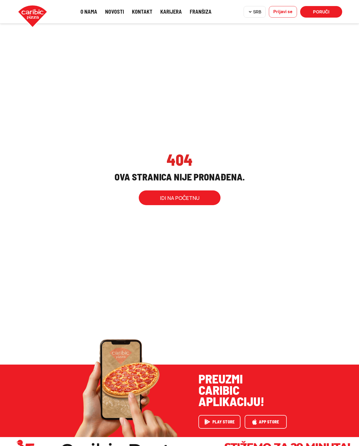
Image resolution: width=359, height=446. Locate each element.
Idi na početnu (179, 198)
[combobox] (255, 12)
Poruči (321, 12)
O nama (88, 11)
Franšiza (201, 11)
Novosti (114, 11)
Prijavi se (283, 11)
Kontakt (142, 11)
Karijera (171, 11)
